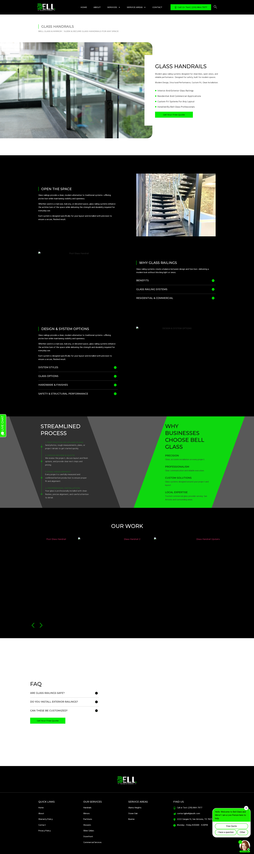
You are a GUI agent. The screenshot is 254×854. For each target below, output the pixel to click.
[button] (33, 625)
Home (84, 7)
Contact (157, 7)
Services (112, 7)
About (97, 7)
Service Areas (135, 7)
